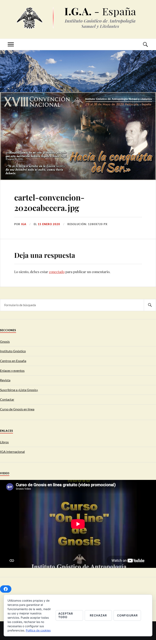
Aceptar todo (65, 615)
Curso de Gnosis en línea (17, 409)
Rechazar (98, 615)
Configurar (127, 615)
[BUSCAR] (150, 305)
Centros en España (13, 361)
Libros (4, 442)
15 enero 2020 (49, 224)
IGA (23, 224)
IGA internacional (12, 451)
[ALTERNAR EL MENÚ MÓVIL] (11, 44)
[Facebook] (5, 589)
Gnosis (5, 341)
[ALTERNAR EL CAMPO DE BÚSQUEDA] (145, 44)
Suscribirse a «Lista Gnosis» (19, 390)
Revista (5, 380)
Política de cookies (38, 630)
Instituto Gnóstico (13, 351)
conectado (57, 271)
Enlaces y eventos (12, 370)
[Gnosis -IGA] (78, 26)
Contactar (7, 399)
